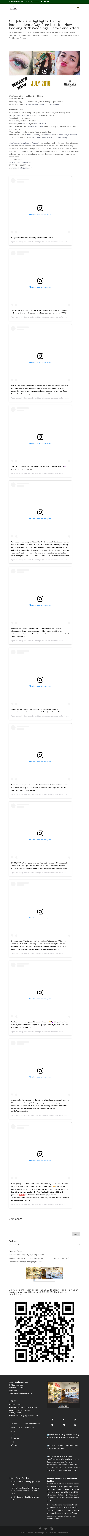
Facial (20, 35)
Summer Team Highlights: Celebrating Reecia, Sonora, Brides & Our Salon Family (39, 1258)
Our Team (68, 35)
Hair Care (26, 35)
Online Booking (16, 1427)
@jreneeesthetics (39, 123)
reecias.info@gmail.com (23, 168)
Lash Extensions (37, 35)
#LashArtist (25, 123)
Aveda (13, 1431)
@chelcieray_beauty (35, 126)
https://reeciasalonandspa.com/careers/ (24, 143)
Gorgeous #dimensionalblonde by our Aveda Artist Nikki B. (32, 237)
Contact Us (15, 1438)
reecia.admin (16, 32)
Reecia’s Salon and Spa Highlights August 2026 (26, 1254)
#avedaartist (48, 135)
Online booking (57, 35)
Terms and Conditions (32, 1424)
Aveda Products (39, 32)
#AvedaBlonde (32, 135)
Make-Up (47, 35)
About (13, 1434)
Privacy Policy (29, 1427)
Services (14, 1424)
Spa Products (21, 38)
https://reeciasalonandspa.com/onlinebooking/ (49, 137)
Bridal (66, 32)
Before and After (52, 32)
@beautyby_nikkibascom (68, 135)
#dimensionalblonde (25, 115)
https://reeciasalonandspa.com (20, 162)
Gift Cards (14, 1445)
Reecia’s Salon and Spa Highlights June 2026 (25, 1262)
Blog (61, 32)
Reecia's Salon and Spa (32, 242)
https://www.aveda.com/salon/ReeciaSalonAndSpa (42, 104)
